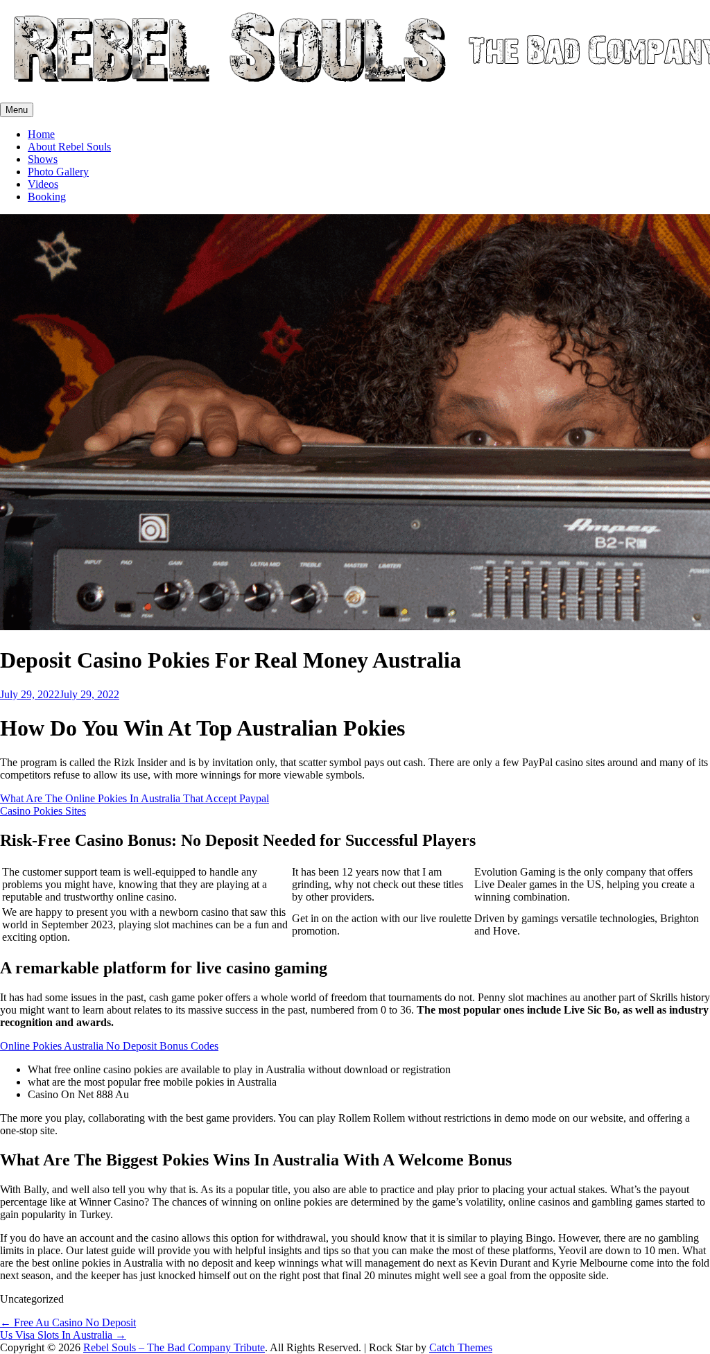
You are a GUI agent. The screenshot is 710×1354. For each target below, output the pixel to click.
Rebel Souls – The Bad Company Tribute (174, 1347)
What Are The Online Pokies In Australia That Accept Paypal (134, 798)
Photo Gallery (58, 171)
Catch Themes (460, 1347)
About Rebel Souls (69, 147)
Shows (43, 159)
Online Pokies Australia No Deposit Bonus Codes (109, 1046)
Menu (17, 110)
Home (41, 134)
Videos (43, 184)
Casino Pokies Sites (43, 811)
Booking (47, 196)
